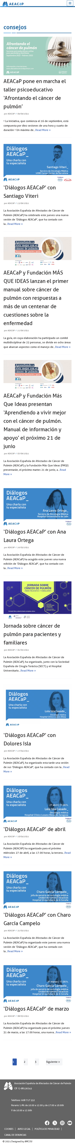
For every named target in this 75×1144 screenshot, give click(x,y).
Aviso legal (24, 1129)
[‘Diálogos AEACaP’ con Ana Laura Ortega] (37, 506)
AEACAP (11, 114)
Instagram (62, 1122)
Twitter (54, 1122)
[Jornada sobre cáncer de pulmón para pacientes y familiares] (37, 600)
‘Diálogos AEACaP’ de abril (34, 829)
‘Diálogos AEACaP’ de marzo (36, 1009)
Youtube (69, 1122)
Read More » (43, 130)
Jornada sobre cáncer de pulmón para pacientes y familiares (32, 634)
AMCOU (28, 1141)
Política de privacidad (47, 1129)
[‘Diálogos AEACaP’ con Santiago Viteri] (37, 162)
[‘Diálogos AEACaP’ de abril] (37, 804)
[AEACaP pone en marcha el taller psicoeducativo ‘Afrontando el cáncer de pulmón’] (37, 56)
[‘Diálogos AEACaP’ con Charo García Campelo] (37, 889)
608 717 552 (28, 1100)
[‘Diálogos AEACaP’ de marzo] (37, 983)
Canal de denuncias (15, 1135)
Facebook (47, 1122)
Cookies (8, 1129)
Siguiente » (53, 1061)
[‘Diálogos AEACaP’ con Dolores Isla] (37, 706)
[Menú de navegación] (70, 3)
